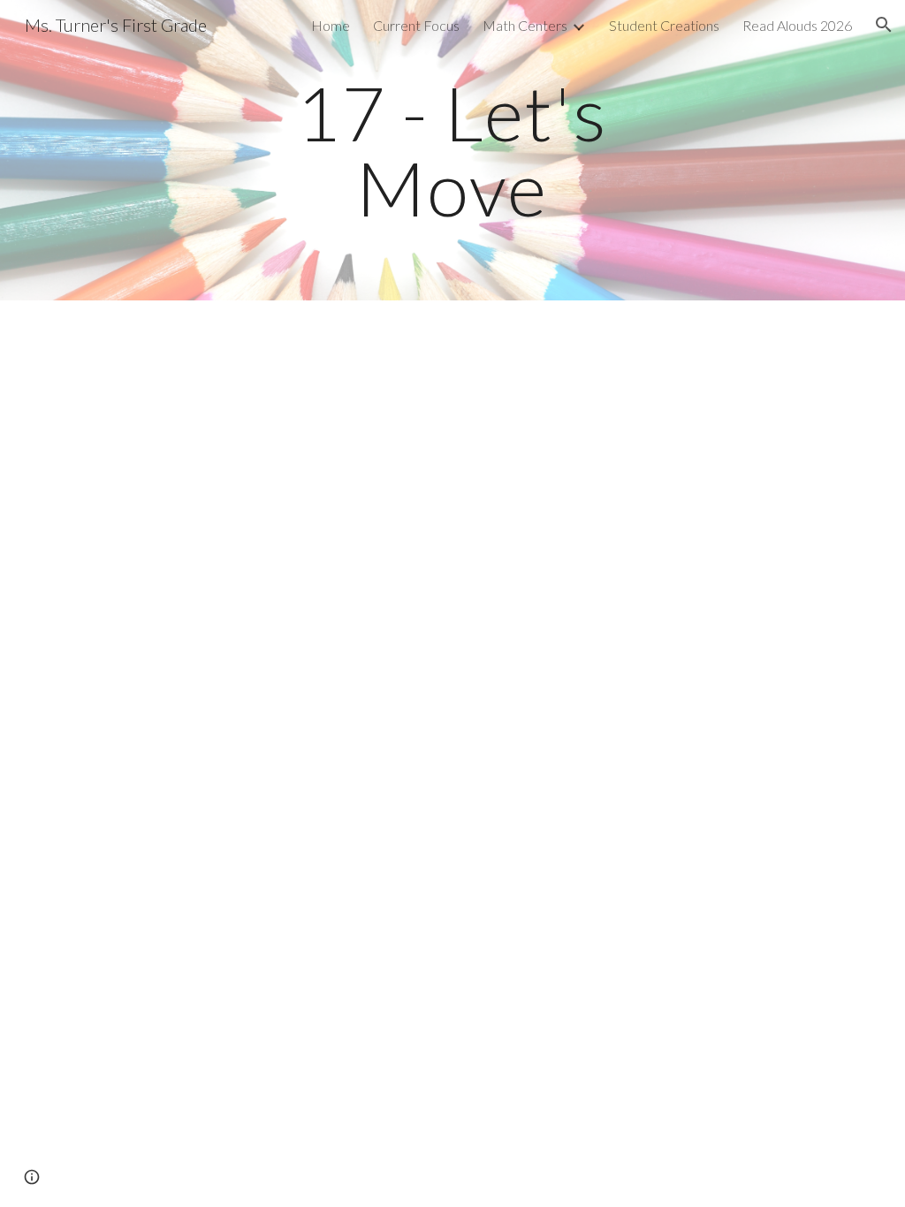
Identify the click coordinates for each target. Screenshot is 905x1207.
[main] (452, 150)
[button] (884, 25)
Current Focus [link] (416, 25)
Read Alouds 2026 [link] (797, 25)
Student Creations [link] (664, 25)
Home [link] (330, 25)
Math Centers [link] (525, 25)
